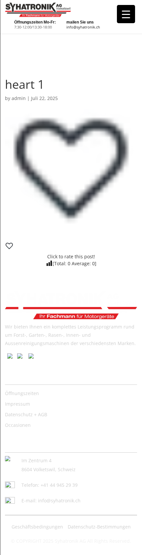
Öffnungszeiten (22, 393)
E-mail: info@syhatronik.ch (51, 500)
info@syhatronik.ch (83, 27)
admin (19, 98)
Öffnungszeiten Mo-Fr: (35, 22)
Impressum (17, 404)
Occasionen (18, 425)
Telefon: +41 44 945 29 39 (49, 485)
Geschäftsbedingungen (37, 527)
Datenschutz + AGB (26, 414)
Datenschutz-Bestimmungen (99, 527)
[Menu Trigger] (126, 14)
